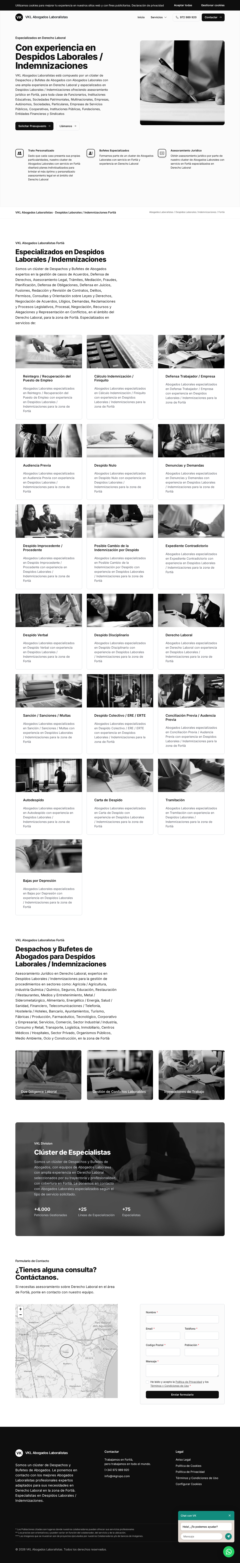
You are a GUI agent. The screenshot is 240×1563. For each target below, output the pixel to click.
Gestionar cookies (213, 5)
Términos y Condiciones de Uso (169, 1385)
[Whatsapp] (228, 1551)
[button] (66, 1351)
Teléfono (191, 1328)
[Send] (228, 1536)
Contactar (211, 17)
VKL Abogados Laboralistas (46, 17)
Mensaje (152, 1361)
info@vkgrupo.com (117, 1476)
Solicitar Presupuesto (32, 126)
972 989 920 (188, 17)
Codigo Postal (156, 1345)
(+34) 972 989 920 (116, 1470)
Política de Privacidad (189, 1381)
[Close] (230, 1515)
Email (150, 1328)
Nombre (152, 1312)
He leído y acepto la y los (179, 1383)
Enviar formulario (182, 1394)
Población (192, 1345)
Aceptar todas (183, 5)
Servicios (157, 17)
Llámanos (66, 126)
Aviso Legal (183, 1459)
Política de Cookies (188, 1466)
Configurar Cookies (189, 1484)
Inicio (141, 17)
